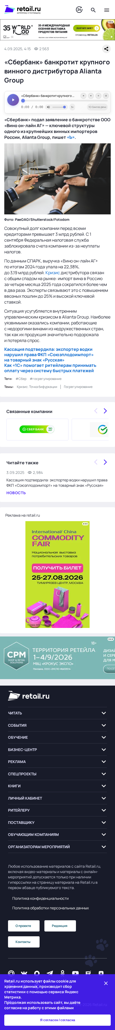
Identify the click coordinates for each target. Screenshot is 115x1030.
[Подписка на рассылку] (11, 973)
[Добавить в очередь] (98, 96)
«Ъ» (71, 137)
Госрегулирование (78, 386)
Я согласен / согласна (57, 1020)
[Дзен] (101, 973)
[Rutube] (88, 973)
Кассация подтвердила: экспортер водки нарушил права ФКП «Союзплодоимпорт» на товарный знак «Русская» (49, 354)
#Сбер (21, 378)
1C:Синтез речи (97, 107)
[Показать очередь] (106, 96)
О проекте (23, 925)
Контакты (23, 941)
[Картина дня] (79, 9)
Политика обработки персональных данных (50, 907)
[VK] (24, 973)
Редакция (59, 925)
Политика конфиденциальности (40, 898)
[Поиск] (93, 9)
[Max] (37, 973)
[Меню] (107, 9)
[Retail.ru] (34, 9)
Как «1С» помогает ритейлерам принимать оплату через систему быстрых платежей (50, 368)
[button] (57, 713)
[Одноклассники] (62, 973)
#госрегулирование (46, 378)
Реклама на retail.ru (22, 515)
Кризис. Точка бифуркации (37, 386)
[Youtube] (75, 973)
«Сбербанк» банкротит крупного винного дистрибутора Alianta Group (64, 96)
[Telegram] (50, 973)
